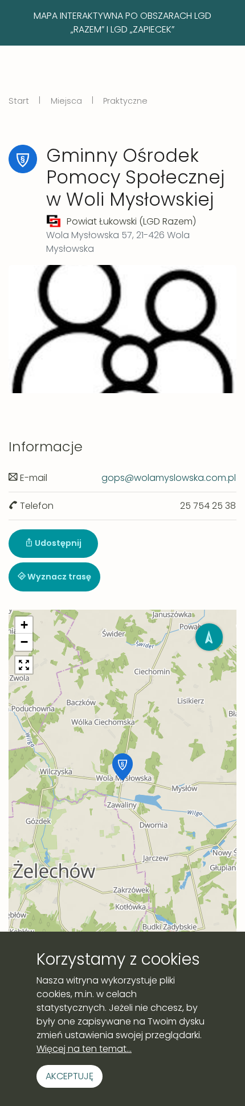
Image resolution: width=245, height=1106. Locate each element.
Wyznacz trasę (58, 576)
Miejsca (66, 101)
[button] (122, 767)
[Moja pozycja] (209, 637)
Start (19, 101)
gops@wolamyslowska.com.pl (168, 477)
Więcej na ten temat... (84, 1048)
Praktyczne (125, 101)
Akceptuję (69, 1076)
